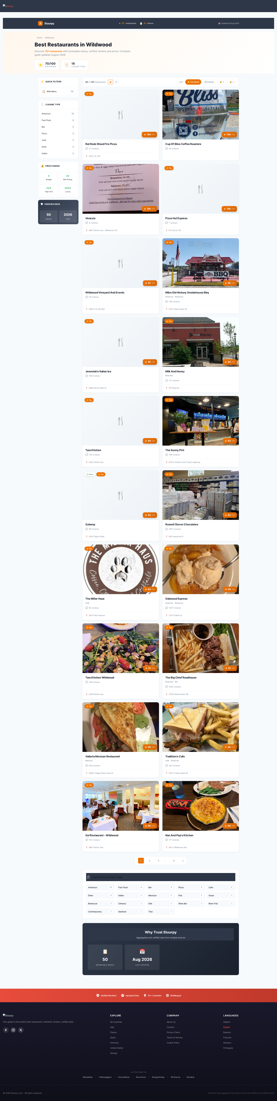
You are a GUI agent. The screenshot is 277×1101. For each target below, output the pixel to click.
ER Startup (175, 1077)
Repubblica (88, 1077)
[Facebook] (6, 1030)
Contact (170, 1027)
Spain (113, 1037)
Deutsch (227, 1042)
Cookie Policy (173, 1042)
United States (116, 1048)
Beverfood (141, 1077)
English (226, 1027)
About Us (171, 1022)
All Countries (116, 1022)
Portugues (228, 1048)
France (113, 1032)
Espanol (227, 1032)
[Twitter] (21, 1030)
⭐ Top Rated (193, 82)
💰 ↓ (232, 82)
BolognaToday (158, 1077)
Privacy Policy (173, 1032)
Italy (112, 1027)
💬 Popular (209, 82)
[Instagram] (13, 1030)
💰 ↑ (222, 82)
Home (39, 37)
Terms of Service (175, 1037)
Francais (227, 1037)
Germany (114, 1042)
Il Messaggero (105, 1077)
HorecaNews (124, 1077)
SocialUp (190, 1077)
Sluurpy (113, 1053)
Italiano (226, 1022)
